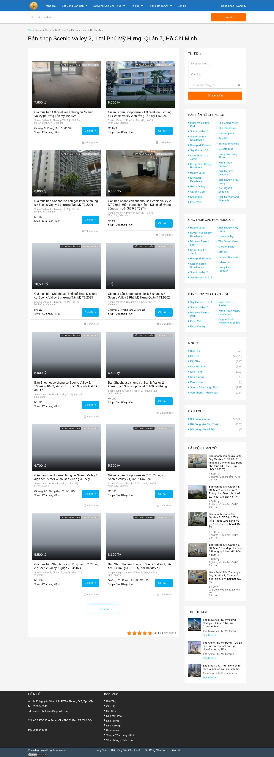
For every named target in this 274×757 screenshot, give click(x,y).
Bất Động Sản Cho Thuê (107, 5)
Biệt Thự (195, 350)
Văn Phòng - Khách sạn (204, 392)
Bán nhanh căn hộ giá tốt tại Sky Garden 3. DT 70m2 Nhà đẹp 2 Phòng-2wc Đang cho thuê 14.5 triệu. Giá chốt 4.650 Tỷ (225, 462)
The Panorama (227, 127)
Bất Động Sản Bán (73, 5)
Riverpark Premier (201, 145)
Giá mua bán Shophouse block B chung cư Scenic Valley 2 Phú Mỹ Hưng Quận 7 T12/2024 (139, 295)
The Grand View (228, 122)
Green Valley (197, 186)
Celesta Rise (225, 148)
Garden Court (198, 191)
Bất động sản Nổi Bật (202, 429)
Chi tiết (89, 130)
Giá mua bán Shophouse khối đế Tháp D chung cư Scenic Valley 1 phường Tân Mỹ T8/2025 (65, 295)
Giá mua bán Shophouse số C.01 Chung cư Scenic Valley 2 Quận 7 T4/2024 (137, 477)
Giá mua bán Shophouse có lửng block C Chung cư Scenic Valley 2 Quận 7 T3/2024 (66, 566)
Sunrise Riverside (228, 143)
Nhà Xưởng (197, 376)
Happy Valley (197, 172)
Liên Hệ (182, 5)
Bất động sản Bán (70, 65)
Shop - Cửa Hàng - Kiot (204, 387)
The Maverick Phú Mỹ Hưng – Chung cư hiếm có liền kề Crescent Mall (220, 623)
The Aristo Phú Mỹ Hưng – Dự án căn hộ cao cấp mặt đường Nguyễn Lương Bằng (222, 646)
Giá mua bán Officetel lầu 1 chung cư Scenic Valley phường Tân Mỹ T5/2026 (63, 114)
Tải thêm (103, 608)
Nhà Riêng (196, 371)
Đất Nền (195, 361)
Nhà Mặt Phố (198, 366)
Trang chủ (50, 5)
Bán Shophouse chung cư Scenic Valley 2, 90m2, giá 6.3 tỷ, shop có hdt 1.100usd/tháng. (138, 384)
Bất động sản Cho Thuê (204, 424)
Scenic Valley (90, 65)
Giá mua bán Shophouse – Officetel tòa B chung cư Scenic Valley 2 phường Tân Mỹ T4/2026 (139, 114)
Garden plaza (226, 133)
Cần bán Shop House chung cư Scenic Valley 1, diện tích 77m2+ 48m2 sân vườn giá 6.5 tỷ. (66, 477)
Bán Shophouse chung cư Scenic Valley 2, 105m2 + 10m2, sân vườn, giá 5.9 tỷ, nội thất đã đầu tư (65, 386)
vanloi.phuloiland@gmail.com (50, 711)
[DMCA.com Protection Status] (37, 754)
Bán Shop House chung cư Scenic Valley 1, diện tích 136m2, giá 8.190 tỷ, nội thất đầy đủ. (140, 566)
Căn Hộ (194, 356)
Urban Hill (196, 196)
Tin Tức (134, 5)
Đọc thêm (209, 635)
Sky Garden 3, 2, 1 (201, 277)
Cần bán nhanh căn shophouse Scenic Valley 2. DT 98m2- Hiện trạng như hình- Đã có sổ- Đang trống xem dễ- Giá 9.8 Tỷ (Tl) (139, 204)
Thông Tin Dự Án (158, 5)
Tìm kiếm (228, 17)
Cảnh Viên (196, 202)
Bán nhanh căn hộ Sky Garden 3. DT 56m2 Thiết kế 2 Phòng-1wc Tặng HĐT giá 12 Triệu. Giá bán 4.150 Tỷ (225, 520)
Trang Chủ (100, 750)
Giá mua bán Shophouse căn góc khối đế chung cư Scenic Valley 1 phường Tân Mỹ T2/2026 (66, 202)
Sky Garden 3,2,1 (200, 150)
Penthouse (196, 382)
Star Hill (223, 138)
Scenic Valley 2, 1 (200, 131)
